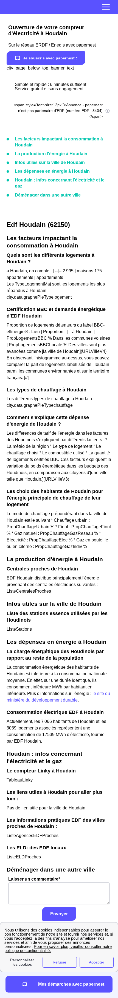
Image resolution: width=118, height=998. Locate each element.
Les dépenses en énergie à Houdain (52, 171)
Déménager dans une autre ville (48, 195)
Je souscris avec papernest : (50, 58)
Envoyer (59, 914)
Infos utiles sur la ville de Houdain (50, 162)
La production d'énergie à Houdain (51, 153)
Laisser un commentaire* (34, 879)
